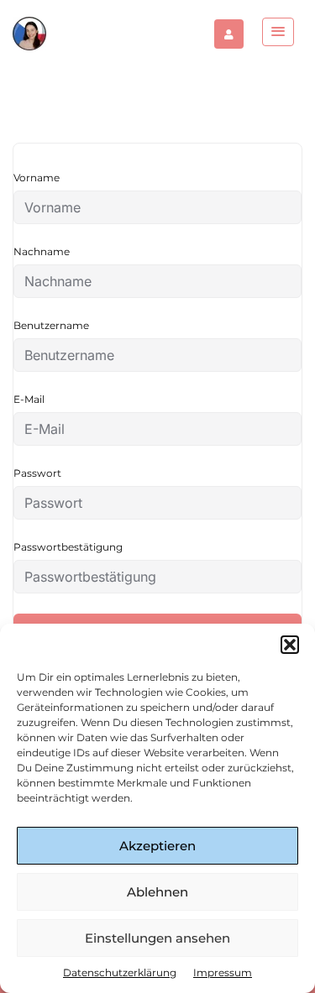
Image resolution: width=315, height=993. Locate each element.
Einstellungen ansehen (157, 938)
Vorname (36, 177)
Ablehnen (157, 892)
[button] (289, 644)
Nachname (41, 251)
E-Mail (29, 399)
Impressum (222, 972)
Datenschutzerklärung (119, 972)
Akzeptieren (157, 846)
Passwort (37, 473)
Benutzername (51, 325)
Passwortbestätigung (68, 547)
